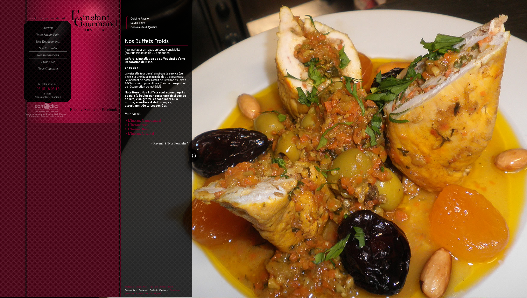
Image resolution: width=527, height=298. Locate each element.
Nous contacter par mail (48, 96)
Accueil (48, 28)
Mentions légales (153, 293)
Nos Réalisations (48, 55)
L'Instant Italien (139, 129)
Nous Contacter (48, 68)
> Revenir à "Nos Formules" (169, 143)
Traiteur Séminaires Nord (161, 287)
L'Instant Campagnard (144, 120)
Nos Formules (48, 48)
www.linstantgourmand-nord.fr (48, 18)
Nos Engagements (48, 41)
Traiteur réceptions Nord (136, 287)
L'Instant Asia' (138, 125)
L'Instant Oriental (141, 133)
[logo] (94, 30)
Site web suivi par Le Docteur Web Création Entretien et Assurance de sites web (46, 115)
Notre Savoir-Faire (48, 34)
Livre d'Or (48, 62)
